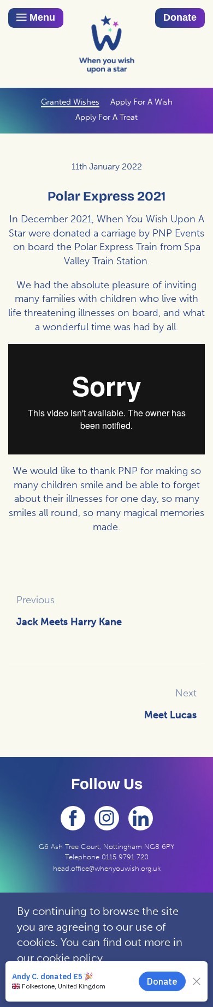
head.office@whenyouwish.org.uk (107, 868)
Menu (41, 17)
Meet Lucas (170, 715)
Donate (180, 17)
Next (186, 693)
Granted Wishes (70, 102)
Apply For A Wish (141, 102)
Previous (35, 600)
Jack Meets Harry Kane (69, 622)
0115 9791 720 (125, 857)
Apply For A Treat (106, 117)
